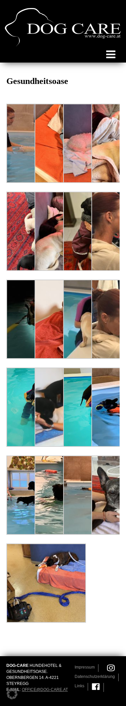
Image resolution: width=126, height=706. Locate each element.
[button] (12, 694)
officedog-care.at (45, 689)
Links (79, 686)
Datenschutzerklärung (95, 676)
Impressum (85, 667)
